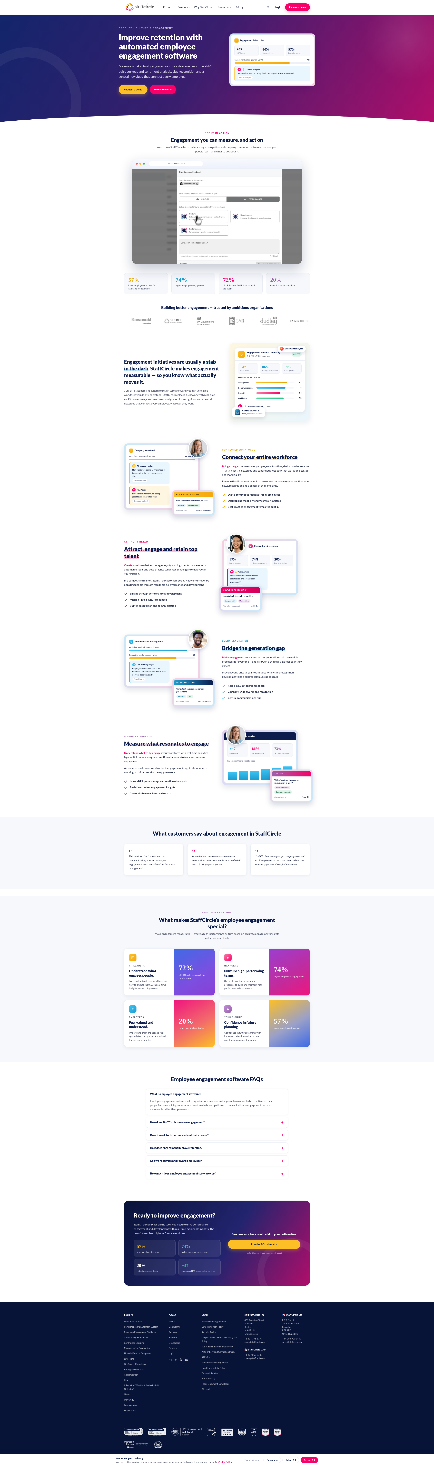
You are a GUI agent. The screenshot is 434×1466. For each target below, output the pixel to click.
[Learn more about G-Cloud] (186, 1432)
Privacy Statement (251, 1460)
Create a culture (134, 565)
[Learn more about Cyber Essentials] (211, 1432)
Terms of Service (210, 1373)
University (129, 1399)
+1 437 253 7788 (253, 1355)
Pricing (239, 7)
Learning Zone (131, 1405)
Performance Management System (141, 1326)
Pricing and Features (134, 1369)
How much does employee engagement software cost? (183, 1173)
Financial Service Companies (138, 1353)
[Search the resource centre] (268, 7)
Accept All (309, 1460)
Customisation (131, 1374)
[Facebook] (175, 1359)
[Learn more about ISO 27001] (157, 1432)
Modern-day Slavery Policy (215, 1362)
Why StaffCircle (203, 7)
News (127, 1394)
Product (168, 7)
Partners (173, 1337)
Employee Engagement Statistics (140, 1332)
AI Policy (206, 1357)
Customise (272, 1460)
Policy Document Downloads (215, 1383)
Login (278, 7)
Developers (174, 1343)
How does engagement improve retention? (176, 1147)
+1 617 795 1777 (253, 1338)
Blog (126, 1380)
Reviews (173, 1332)
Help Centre (130, 1410)
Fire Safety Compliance (135, 1364)
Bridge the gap (230, 466)
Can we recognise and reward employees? (176, 1160)
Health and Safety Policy (213, 1368)
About (172, 1321)
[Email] (170, 1359)
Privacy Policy (208, 1378)
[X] (181, 1359)
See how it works (163, 89)
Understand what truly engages (143, 752)
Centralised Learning (134, 1343)
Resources (224, 7)
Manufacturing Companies (137, 1348)
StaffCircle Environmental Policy (217, 1346)
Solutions (184, 7)
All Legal (206, 1389)
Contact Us (174, 1326)
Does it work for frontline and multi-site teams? (179, 1135)
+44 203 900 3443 (291, 1338)
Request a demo (297, 7)
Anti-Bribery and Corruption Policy (218, 1351)
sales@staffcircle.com (254, 1342)
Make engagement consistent (240, 657)
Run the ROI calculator (264, 1244)
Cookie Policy (225, 1462)
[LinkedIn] (186, 1359)
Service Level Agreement (214, 1321)
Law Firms (129, 1358)
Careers (173, 1348)
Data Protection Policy (212, 1326)
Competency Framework (136, 1337)
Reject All (291, 1460)
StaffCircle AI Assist (133, 1321)
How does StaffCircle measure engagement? (177, 1122)
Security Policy (209, 1332)
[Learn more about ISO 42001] (133, 1432)
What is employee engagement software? (175, 1094)
